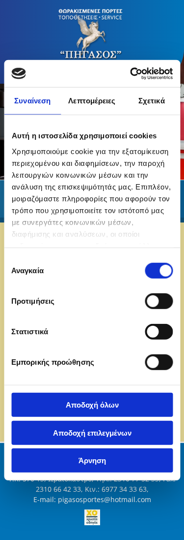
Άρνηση (92, 460)
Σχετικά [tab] (151, 100)
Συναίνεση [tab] (32, 100)
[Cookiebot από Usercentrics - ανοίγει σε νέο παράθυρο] (131, 73)
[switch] (159, 301)
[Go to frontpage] (92, 37)
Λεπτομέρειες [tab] (91, 100)
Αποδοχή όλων (92, 405)
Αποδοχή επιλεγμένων (92, 432)
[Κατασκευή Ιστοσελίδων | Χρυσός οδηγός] (92, 517)
